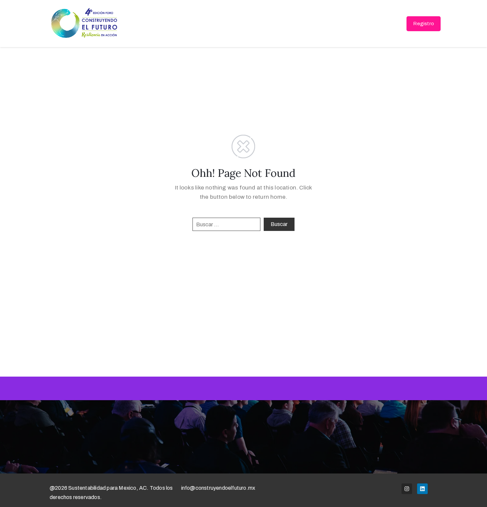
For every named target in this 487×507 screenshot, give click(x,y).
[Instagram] (407, 488)
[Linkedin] (422, 488)
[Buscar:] (226, 224)
